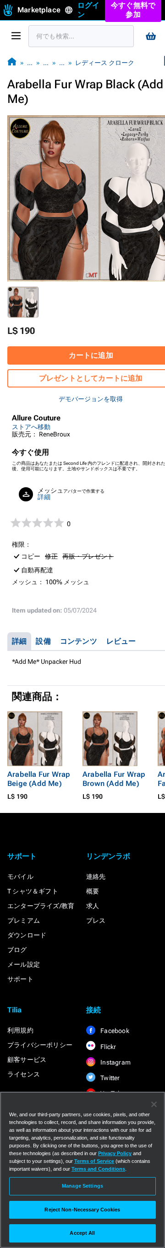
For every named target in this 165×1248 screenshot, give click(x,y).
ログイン (88, 10)
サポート (20, 979)
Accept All (82, 1233)
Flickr (107, 1046)
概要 (92, 891)
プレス (96, 920)
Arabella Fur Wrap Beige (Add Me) (38, 779)
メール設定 (23, 964)
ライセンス (23, 1074)
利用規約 (20, 1030)
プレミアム (23, 920)
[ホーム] (11, 62)
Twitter (109, 1077)
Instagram (115, 1062)
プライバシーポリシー (39, 1045)
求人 (92, 905)
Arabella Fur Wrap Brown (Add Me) (113, 779)
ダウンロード (26, 935)
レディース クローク (104, 62)
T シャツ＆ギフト (32, 891)
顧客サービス (26, 1059)
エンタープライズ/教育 (40, 905)
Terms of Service (94, 1161)
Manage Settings (82, 1186)
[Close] (154, 1104)
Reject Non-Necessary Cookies (82, 1209)
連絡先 (96, 876)
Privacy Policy (115, 1153)
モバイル (20, 876)
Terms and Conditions (98, 1169)
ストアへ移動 (31, 426)
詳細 (44, 496)
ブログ (17, 949)
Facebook (114, 1030)
